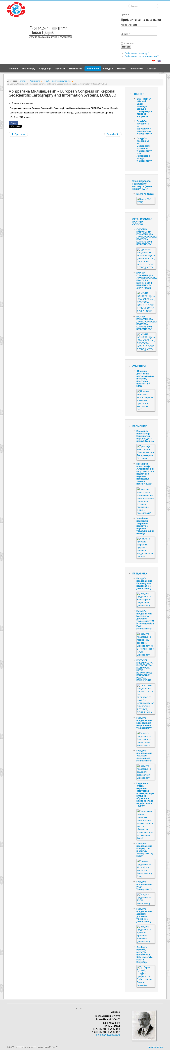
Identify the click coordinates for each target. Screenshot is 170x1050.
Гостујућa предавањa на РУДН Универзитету (144, 885)
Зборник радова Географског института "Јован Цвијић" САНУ (142, 185)
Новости (121, 68)
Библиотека (136, 68)
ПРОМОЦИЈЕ (139, 426)
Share (13, 123)
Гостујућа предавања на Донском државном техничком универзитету (144, 915)
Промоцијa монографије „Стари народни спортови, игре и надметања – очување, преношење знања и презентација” (145, 473)
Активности (92, 68)
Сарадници (45, 68)
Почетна (13, 68)
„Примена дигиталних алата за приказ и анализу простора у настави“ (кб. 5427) (145, 378)
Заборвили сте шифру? (137, 53)
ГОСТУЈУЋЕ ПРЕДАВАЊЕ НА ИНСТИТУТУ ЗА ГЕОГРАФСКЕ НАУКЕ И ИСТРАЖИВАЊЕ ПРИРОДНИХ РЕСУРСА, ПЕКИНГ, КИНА (144, 670)
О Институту (28, 68)
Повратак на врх (155, 1047)
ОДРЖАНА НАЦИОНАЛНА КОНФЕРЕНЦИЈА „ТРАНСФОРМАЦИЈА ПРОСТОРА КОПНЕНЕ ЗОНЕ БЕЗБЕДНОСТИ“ (146, 237)
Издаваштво (75, 68)
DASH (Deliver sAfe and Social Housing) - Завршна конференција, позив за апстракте (144, 107)
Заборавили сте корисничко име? (142, 56)
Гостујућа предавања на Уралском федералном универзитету (144, 755)
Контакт (151, 68)
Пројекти (60, 68)
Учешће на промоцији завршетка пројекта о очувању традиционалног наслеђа (145, 526)
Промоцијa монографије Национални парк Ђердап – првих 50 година (145, 436)
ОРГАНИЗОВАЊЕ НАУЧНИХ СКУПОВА (142, 221)
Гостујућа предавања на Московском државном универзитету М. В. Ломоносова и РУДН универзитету (144, 149)
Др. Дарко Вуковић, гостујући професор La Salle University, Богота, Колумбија (144, 954)
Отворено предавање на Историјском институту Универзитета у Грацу (145, 849)
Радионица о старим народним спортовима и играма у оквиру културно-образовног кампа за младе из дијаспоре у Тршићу (145, 794)
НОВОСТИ (138, 93)
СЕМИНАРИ (139, 366)
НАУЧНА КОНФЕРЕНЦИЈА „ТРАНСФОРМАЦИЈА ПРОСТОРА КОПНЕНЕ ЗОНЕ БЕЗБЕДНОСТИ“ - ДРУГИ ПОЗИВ (146, 280)
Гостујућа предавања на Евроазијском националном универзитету (144, 127)
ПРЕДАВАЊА (139, 573)
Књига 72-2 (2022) (145, 193)
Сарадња (108, 68)
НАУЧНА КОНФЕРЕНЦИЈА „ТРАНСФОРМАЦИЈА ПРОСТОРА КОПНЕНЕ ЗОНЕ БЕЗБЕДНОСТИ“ (146, 323)
